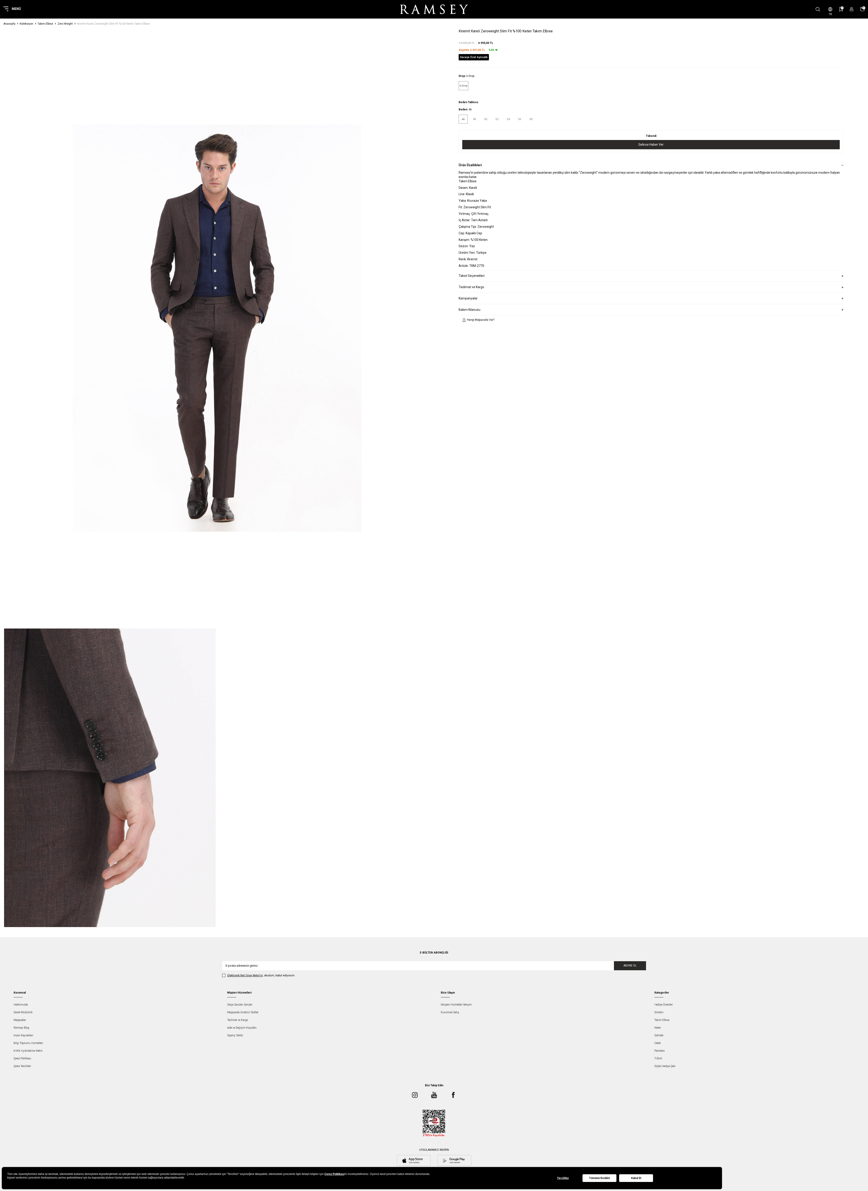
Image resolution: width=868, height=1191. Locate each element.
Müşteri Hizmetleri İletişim (456, 1004)
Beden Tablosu (468, 102)
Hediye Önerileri (663, 1004)
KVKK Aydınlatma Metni (28, 1050)
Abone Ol (630, 965)
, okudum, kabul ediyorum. (261, 975)
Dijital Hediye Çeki (664, 1066)
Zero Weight (65, 23)
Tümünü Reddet (599, 1178)
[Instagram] (414, 1095)
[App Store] (414, 1161)
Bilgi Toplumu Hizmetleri (28, 1043)
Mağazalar (20, 1020)
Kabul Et (636, 1178)
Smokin (658, 1012)
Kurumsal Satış (450, 1012)
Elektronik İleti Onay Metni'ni (245, 975)
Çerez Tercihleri (22, 1066)
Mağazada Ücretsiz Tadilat (242, 1012)
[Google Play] (454, 1161)
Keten (657, 1027)
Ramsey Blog (21, 1027)
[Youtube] (434, 1095)
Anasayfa (9, 23)
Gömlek (658, 1035)
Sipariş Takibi (235, 1035)
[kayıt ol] (852, 9)
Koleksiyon (26, 23)
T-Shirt (658, 1058)
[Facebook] (453, 1095)
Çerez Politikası (22, 1058)
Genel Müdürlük (23, 1012)
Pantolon (659, 1050)
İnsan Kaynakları (23, 1035)
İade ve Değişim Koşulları (242, 1027)
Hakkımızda (21, 1004)
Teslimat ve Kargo (237, 1020)
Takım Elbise (45, 23)
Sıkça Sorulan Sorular (239, 1004)
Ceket (657, 1043)
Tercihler (563, 1178)
